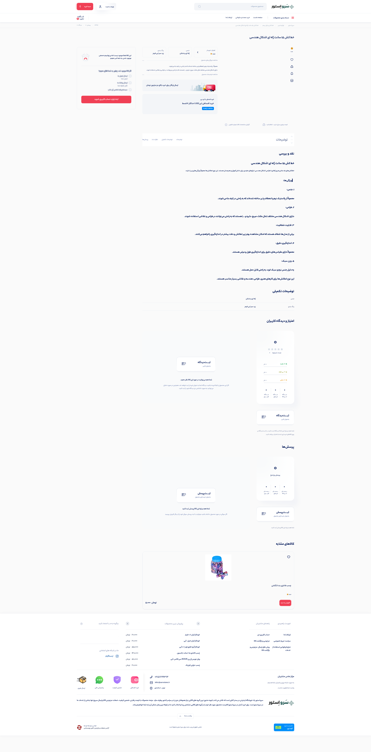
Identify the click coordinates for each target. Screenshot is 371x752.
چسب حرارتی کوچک (193, 665)
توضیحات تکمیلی (167, 139)
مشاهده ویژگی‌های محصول (209, 60)
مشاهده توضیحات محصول (210, 75)
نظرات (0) (155, 139)
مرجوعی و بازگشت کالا (262, 641)
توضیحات (179, 139)
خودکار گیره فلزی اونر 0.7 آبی (189, 647)
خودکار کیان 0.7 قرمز (192, 634)
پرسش (88, 25)
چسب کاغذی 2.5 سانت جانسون (188, 653)
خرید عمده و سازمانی (242, 17)
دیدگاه (79, 25)
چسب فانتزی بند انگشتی (281, 585)
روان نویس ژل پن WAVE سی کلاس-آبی (185, 659)
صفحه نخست (257, 17)
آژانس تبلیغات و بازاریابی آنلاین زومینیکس (96, 728)
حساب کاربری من (263, 634)
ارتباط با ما (229, 17)
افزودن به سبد (285, 603)
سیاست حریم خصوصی (282, 641)
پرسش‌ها (145, 139)
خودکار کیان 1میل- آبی (192, 640)
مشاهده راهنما (208, 108)
